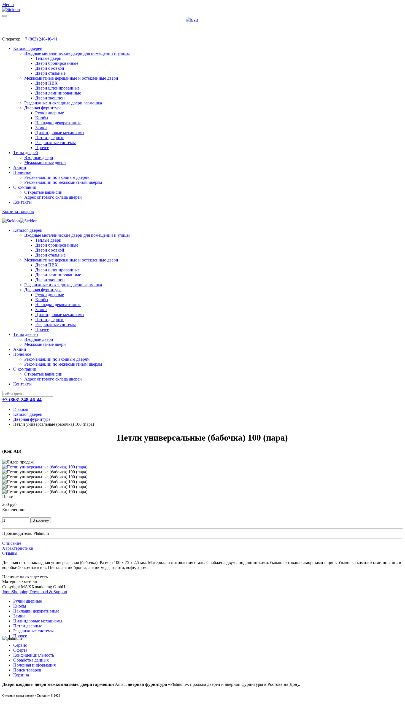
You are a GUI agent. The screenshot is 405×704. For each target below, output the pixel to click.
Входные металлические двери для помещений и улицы (77, 53)
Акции (19, 167)
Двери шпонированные (57, 88)
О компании (24, 187)
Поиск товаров (27, 670)
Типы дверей (25, 152)
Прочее (42, 147)
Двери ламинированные (58, 93)
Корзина (21, 675)
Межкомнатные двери (45, 162)
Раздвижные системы (55, 142)
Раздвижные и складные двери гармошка (63, 103)
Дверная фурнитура (42, 108)
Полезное (22, 172)
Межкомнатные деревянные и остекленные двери (71, 78)
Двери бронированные (56, 63)
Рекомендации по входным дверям (57, 177)
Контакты (22, 202)
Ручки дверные (49, 112)
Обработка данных (31, 660)
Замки (41, 127)
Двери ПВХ (46, 83)
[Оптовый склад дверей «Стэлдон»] (202, 24)
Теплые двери (48, 58)
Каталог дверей (27, 48)
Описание (11, 543)
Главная (20, 409)
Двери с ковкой (49, 68)
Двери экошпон (50, 98)
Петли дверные (49, 137)
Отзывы (9, 553)
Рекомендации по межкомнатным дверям (63, 182)
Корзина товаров (18, 211)
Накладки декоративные (58, 122)
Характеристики (17, 548)
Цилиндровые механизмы (59, 132)
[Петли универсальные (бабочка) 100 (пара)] (44, 467)
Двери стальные (50, 73)
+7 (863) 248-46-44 (40, 39)
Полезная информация (34, 665)
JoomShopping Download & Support (34, 591)
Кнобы (41, 117)
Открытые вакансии (43, 192)
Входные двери (38, 157)
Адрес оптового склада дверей (53, 197)
